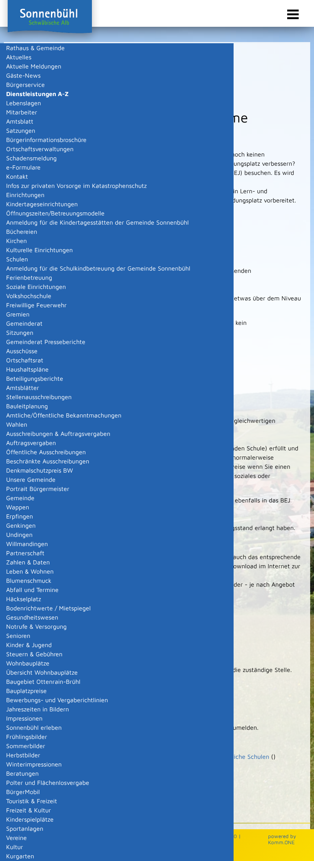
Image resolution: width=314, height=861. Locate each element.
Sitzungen (19, 332)
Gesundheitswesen (32, 617)
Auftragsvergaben (31, 442)
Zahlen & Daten (28, 562)
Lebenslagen (23, 102)
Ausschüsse (22, 350)
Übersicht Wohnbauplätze (42, 672)
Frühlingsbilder (26, 736)
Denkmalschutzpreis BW (39, 470)
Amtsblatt (19, 121)
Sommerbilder (25, 745)
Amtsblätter (22, 387)
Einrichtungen (25, 194)
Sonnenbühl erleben (34, 727)
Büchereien (21, 231)
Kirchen (16, 240)
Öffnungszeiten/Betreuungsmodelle (55, 213)
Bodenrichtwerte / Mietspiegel (48, 608)
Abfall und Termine (32, 589)
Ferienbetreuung (29, 277)
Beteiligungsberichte (34, 378)
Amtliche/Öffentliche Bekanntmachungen (63, 415)
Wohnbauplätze (27, 663)
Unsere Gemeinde (31, 479)
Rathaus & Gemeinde (35, 47)
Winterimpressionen (34, 764)
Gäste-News (23, 75)
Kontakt (17, 176)
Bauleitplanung (27, 406)
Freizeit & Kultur (28, 810)
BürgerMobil (23, 791)
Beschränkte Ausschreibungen (47, 461)
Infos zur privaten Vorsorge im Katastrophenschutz (76, 185)
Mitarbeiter (21, 112)
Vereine (16, 837)
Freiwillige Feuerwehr (36, 305)
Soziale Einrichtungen (36, 286)
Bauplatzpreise (26, 690)
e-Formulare (23, 167)
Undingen (19, 534)
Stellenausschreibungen (39, 396)
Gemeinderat (24, 323)
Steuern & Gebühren (34, 654)
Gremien (17, 314)
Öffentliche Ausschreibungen (46, 451)
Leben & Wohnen (30, 571)
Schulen (17, 259)
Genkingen (21, 525)
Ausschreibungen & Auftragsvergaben (58, 433)
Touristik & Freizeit (31, 800)
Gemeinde (20, 497)
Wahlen (16, 424)
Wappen (17, 507)
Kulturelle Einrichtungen (39, 249)
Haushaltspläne (27, 369)
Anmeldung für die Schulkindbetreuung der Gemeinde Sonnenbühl (98, 268)
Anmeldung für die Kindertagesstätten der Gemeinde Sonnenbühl (97, 222)
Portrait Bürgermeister (37, 488)
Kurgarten (20, 856)
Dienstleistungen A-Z (37, 93)
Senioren (18, 635)
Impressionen (24, 718)
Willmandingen (27, 543)
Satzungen (20, 130)
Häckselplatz (23, 598)
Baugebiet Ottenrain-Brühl (43, 681)
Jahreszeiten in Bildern (37, 709)
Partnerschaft (25, 553)
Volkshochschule (28, 295)
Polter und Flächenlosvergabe (47, 782)
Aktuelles (18, 57)
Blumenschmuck (28, 580)
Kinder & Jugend (29, 644)
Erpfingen (19, 516)
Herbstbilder (23, 755)
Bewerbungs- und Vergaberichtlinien (57, 699)
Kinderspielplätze (30, 819)
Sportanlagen (24, 828)
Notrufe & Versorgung (36, 626)
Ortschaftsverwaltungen (40, 148)
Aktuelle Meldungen (33, 66)
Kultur (14, 846)
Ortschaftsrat (24, 360)
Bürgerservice (25, 84)
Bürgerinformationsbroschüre (46, 139)
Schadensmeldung (31, 158)
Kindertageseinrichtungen (42, 204)
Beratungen (22, 773)
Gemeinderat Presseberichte (45, 341)
